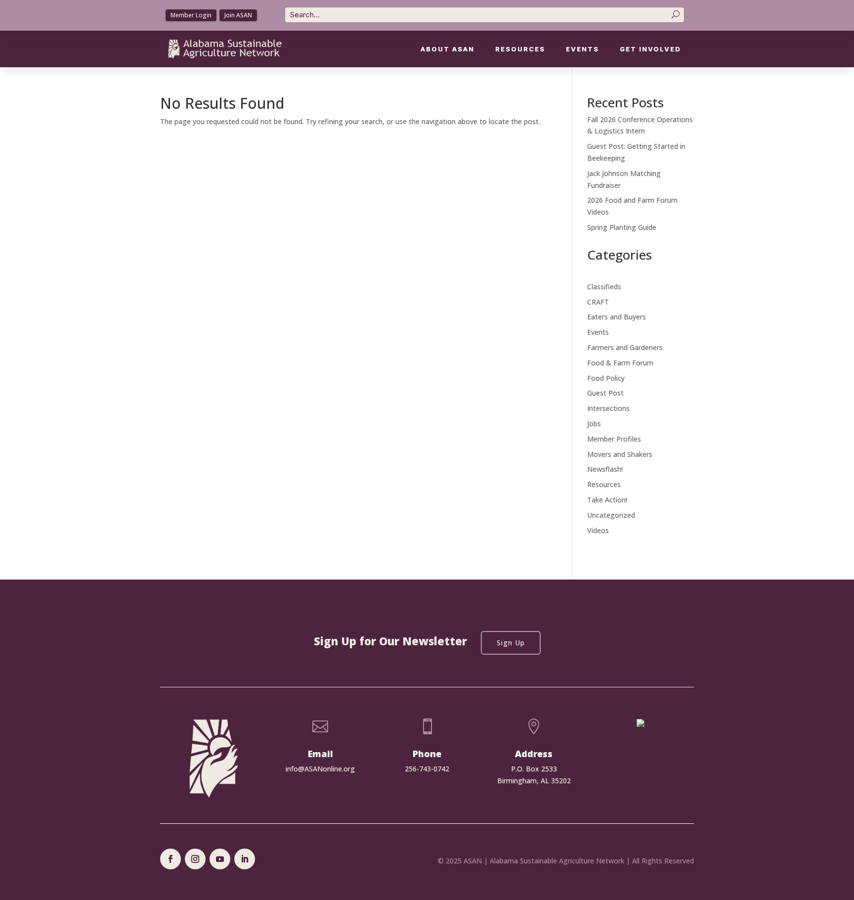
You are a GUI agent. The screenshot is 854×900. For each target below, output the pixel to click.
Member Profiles (614, 439)
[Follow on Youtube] (220, 859)
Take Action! (607, 499)
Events (582, 49)
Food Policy (606, 378)
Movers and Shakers (619, 454)
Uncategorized (611, 515)
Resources (520, 49)
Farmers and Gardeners (625, 347)
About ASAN (447, 49)
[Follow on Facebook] (170, 859)
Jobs (594, 423)
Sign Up (511, 642)
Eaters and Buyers (616, 316)
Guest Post (605, 393)
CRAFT (598, 302)
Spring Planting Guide (621, 227)
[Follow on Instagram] (195, 859)
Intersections (608, 408)
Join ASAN (238, 15)
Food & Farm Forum (620, 362)
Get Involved (650, 49)
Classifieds (604, 286)
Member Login (191, 15)
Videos (598, 530)
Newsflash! (605, 469)
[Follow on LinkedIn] (244, 859)
